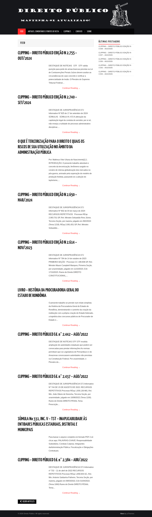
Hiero (122, 513)
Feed (21, 31)
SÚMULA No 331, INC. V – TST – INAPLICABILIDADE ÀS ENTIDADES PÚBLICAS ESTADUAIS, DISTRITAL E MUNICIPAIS (52, 424)
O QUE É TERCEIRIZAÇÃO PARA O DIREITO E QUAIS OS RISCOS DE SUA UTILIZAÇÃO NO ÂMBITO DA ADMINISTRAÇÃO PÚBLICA (51, 147)
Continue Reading (71, 88)
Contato (79, 31)
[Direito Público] (75, 14)
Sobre (89, 31)
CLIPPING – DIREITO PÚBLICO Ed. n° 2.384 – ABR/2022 (53, 460)
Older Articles (28, 501)
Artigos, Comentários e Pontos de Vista (43, 31)
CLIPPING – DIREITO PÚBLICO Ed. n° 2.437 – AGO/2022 (53, 377)
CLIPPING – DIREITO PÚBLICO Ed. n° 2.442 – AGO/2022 (53, 334)
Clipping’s (67, 31)
